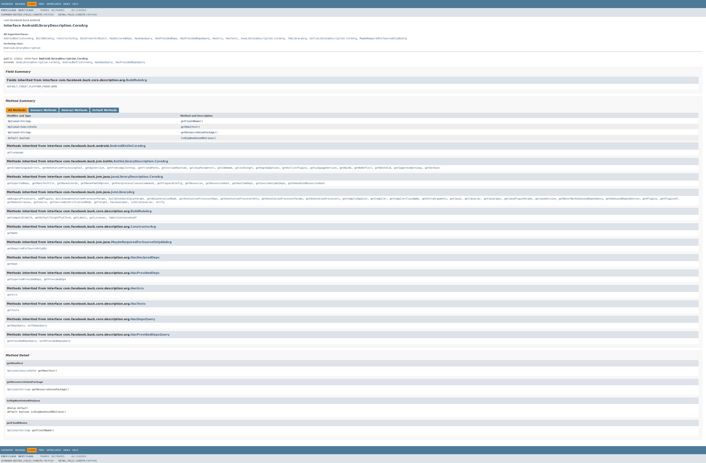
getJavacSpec (492, 198)
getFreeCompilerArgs (121, 167)
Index (66, 4)
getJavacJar (473, 198)
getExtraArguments (434, 198)
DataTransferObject (93, 38)
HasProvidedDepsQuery (195, 38)
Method (49, 14)
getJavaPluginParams (518, 198)
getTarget (100, 202)
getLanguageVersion (323, 167)
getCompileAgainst (355, 198)
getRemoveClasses (19, 202)
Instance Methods (43, 110)
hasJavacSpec (119, 202)
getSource (40, 202)
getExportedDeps (18, 183)
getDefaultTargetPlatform (52, 217)
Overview (7, 4)
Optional (13, 121)
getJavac (456, 198)
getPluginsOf (669, 198)
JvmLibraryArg (297, 38)
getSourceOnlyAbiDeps (270, 183)
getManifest (189, 126)
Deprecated (54, 4)
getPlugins (650, 198)
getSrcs (12, 294)
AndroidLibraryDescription (22, 47)
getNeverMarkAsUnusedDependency (581, 198)
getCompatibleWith (19, 217)
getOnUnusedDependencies (623, 198)
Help (75, 4)
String (25, 121)
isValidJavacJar (142, 202)
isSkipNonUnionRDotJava (197, 138)
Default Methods (104, 110)
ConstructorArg (67, 38)
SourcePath (28, 126)
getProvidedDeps (55, 279)
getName (12, 232)
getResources (194, 183)
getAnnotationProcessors (323, 198)
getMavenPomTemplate (95, 183)
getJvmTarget (244, 167)
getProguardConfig (169, 183)
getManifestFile (43, 183)
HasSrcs (218, 38)
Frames (44, 10)
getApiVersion (94, 167)
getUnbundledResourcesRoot (306, 183)
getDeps (12, 263)
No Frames (58, 10)
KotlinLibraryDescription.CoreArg (333, 38)
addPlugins (45, 198)
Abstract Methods (74, 110)
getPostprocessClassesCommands (133, 183)
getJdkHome (224, 167)
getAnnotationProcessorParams (282, 198)
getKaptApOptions (267, 167)
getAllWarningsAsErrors (23, 167)
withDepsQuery (37, 325)
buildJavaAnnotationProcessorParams (81, 198)
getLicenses (98, 217)
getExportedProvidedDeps (24, 279)
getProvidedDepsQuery (22, 340)
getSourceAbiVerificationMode (70, 202)
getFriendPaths (148, 167)
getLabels (80, 217)
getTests (13, 310)
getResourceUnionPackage (198, 132)
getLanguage (15, 152)
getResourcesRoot (217, 183)
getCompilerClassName (404, 198)
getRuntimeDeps (242, 183)
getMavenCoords (67, 183)
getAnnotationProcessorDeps (198, 198)
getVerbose (432, 167)
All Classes (78, 10)
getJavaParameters (202, 167)
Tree (41, 4)
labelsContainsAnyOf (123, 217)
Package (20, 4)
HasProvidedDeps (166, 38)
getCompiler (378, 198)
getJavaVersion (545, 198)
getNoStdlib (383, 167)
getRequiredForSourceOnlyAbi (27, 248)
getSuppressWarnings (408, 167)
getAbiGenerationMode (161, 198)
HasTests (232, 38)
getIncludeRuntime (174, 167)
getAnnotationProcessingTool (62, 167)
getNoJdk (345, 167)
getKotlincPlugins (294, 167)
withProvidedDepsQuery (55, 340)
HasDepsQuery (143, 38)
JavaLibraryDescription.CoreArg (262, 38)
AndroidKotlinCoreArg (18, 38)
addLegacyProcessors (21, 198)
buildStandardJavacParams (126, 198)
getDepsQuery (16, 325)
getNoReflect (363, 167)
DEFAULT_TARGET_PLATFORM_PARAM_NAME (32, 86)
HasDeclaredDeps (121, 38)
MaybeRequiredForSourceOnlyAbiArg (383, 38)
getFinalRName (190, 121)
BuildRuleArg (45, 38)
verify (160, 202)
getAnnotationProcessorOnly (239, 198)
